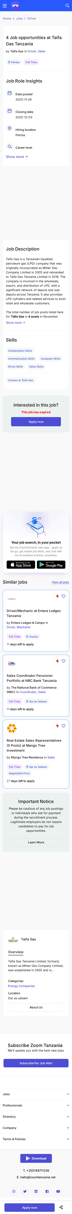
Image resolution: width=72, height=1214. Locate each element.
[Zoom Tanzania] (15, 5)
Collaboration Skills (20, 350)
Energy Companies (21, 986)
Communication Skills (21, 358)
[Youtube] (58, 1191)
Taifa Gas (16, 51)
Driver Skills (15, 366)
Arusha (33, 636)
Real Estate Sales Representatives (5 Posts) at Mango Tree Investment (34, 745)
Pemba (15, 62)
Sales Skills (36, 366)
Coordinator (28, 692)
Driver (32, 18)
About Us (36, 1007)
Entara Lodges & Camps (28, 623)
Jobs (19, 18)
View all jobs (60, 582)
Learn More (36, 842)
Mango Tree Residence (27, 757)
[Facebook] (47, 1191)
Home (7, 18)
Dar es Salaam (38, 701)
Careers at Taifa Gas (20, 380)
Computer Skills (50, 358)
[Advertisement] (36, 202)
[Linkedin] (36, 1191)
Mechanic (24, 627)
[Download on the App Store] (21, 565)
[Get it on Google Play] (51, 565)
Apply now (36, 422)
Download (39, 1158)
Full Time (31, 62)
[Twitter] (25, 1191)
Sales (41, 51)
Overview (15, 952)
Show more (15, 157)
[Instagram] (14, 1191)
